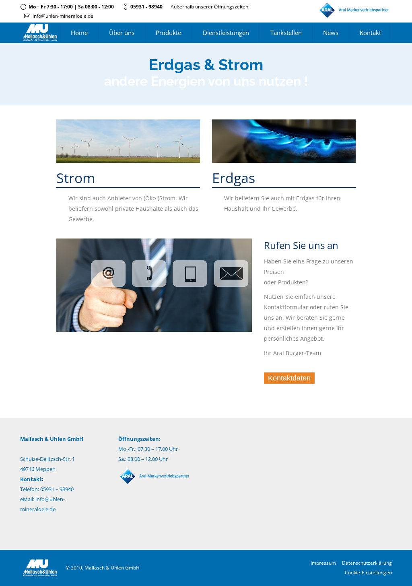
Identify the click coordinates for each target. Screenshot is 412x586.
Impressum (323, 562)
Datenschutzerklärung (367, 562)
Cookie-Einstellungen (368, 572)
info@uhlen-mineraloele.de (63, 15)
